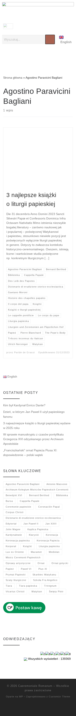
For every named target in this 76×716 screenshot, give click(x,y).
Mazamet (36, 552)
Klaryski (34, 535)
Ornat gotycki (60, 563)
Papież (10, 569)
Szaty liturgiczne (16, 580)
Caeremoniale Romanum (35, 685)
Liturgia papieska (49, 546)
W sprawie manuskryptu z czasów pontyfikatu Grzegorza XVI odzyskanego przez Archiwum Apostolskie (33, 439)
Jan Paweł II (30, 523)
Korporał (11, 546)
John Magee (13, 529)
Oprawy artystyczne (18, 563)
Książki (27, 546)
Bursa (9, 501)
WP (21, 696)
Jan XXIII (51, 523)
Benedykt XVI (14, 495)
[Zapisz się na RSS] (38, 707)
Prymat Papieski (16, 574)
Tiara (9, 586)
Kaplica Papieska (37, 529)
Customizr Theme (59, 696)
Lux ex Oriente (15, 552)
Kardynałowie (14, 535)
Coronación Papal (49, 506)
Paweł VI (26, 569)
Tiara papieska (28, 586)
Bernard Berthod (39, 495)
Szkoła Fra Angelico (45, 580)
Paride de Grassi (24, 352)
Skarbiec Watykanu (44, 574)
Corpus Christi (14, 512)
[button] (38, 57)
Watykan (36, 591)
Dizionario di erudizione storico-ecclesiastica (33, 518)
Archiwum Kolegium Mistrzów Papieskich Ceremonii (37, 489)
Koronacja (52, 535)
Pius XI (42, 569)
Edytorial (11, 523)
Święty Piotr (56, 591)
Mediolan (54, 552)
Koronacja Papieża (48, 540)
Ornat (41, 563)
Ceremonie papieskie (18, 506)
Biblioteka (62, 495)
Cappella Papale (29, 501)
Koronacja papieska (18, 540)
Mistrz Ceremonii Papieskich (23, 557)
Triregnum (50, 586)
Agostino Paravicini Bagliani (22, 484)
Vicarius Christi (15, 591)
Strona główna (12, 77)
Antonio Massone (56, 484)
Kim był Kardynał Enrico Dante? (24, 405)
